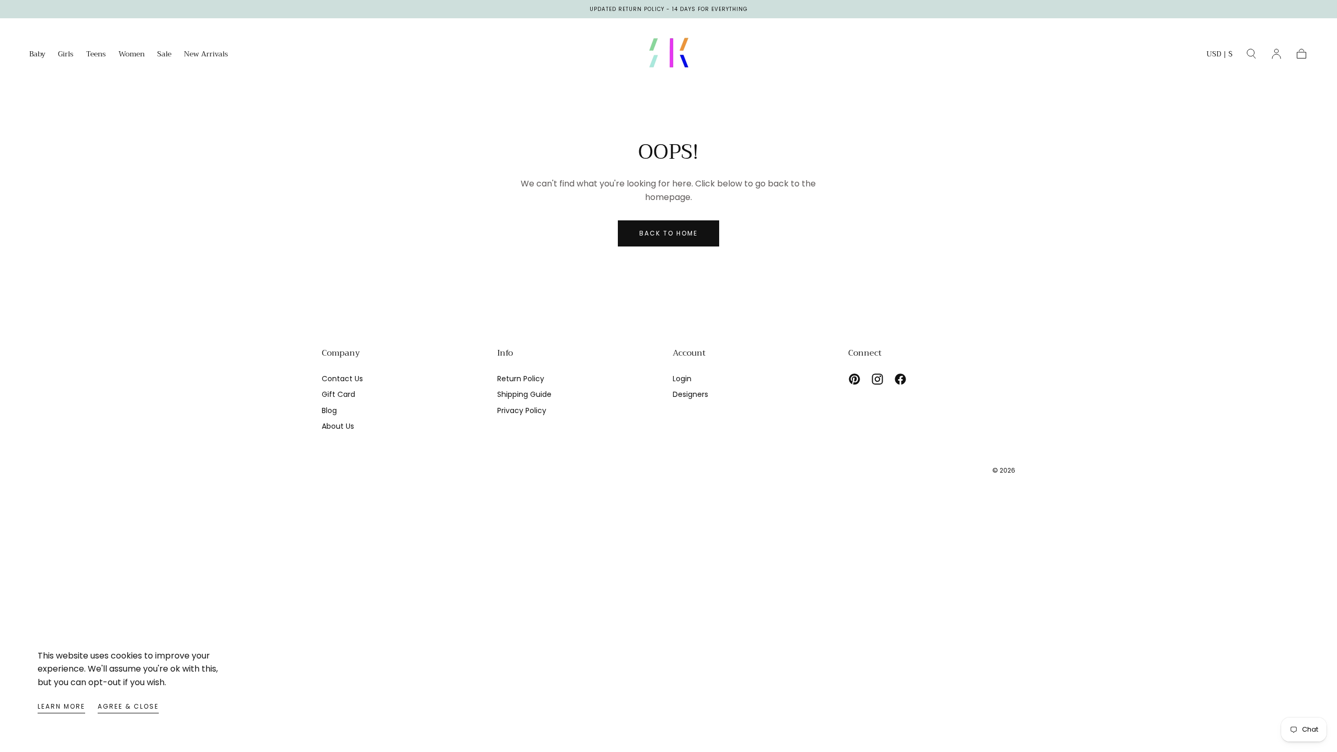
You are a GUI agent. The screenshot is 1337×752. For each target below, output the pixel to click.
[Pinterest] (854, 379)
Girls (66, 55)
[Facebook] (900, 379)
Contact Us (342, 378)
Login (682, 378)
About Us (338, 426)
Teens (96, 55)
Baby (37, 55)
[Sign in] (1276, 54)
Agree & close (128, 706)
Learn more (61, 706)
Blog (329, 410)
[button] (1219, 56)
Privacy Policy (521, 410)
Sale (164, 55)
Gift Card (338, 394)
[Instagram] (877, 379)
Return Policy (520, 378)
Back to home (668, 233)
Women (132, 55)
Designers (690, 394)
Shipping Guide (524, 394)
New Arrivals (206, 55)
